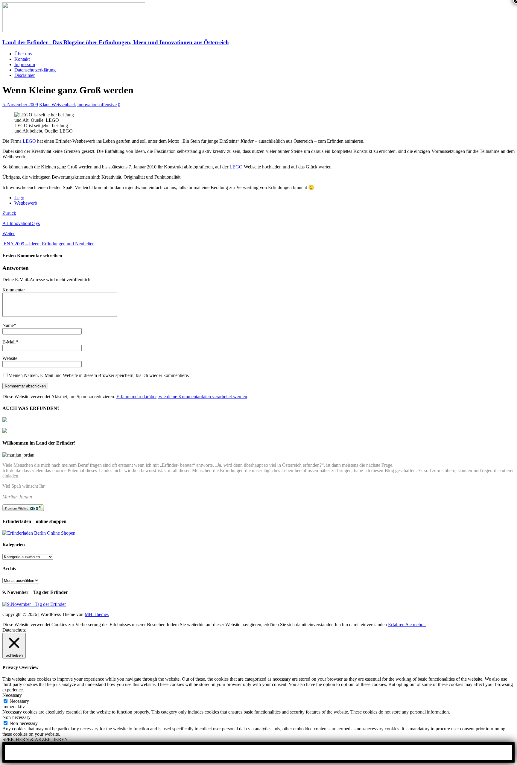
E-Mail (9, 341)
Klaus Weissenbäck (57, 104)
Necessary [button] (12, 695)
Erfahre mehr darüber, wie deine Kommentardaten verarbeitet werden (181, 396)
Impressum (24, 64)
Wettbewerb (25, 203)
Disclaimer (24, 75)
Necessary (19, 701)
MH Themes (97, 614)
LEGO (29, 141)
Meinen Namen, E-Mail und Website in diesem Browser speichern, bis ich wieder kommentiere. (98, 375)
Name (8, 325)
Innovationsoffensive (97, 104)
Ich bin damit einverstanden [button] (361, 624)
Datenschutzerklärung (35, 69)
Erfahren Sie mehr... (407, 624)
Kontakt (22, 59)
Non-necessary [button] (16, 717)
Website (9, 358)
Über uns (23, 53)
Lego (19, 197)
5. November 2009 (20, 104)
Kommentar (13, 289)
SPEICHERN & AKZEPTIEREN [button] (35, 739)
